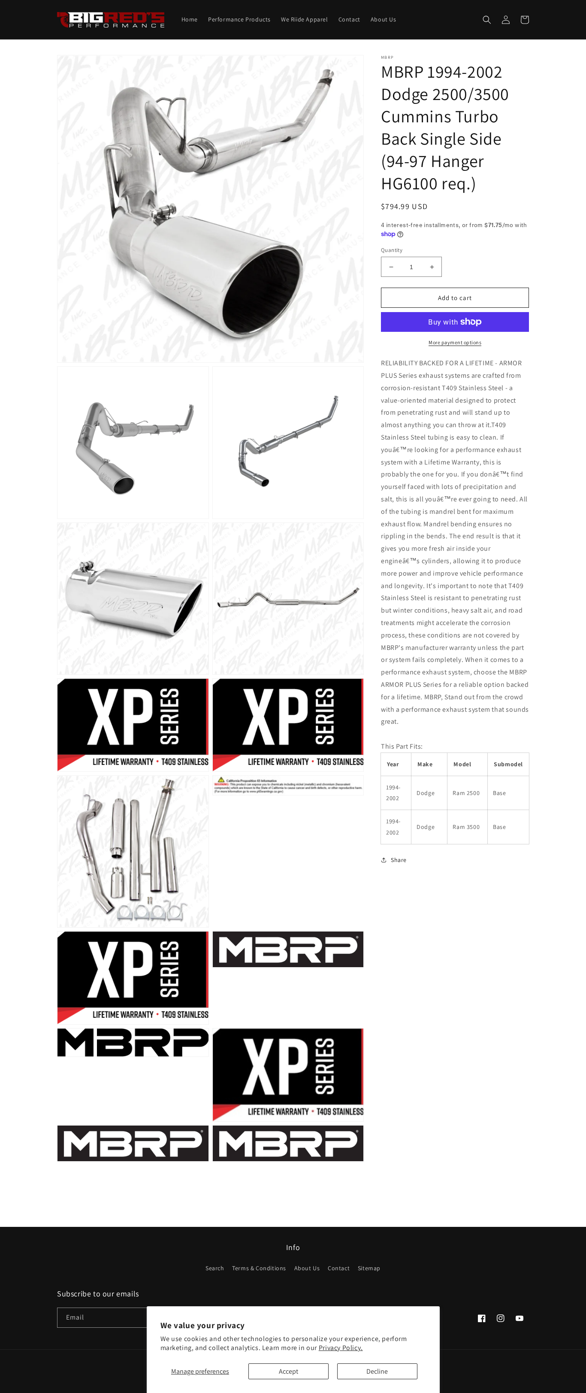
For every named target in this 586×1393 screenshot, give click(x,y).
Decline (377, 1371)
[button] (486, 19)
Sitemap (369, 1268)
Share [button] (399, 860)
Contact (339, 1268)
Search (214, 1268)
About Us (307, 1268)
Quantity (391, 250)
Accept (288, 1371)
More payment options (455, 342)
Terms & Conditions (259, 1268)
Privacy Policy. (341, 1347)
